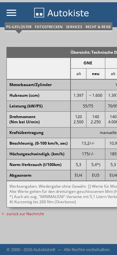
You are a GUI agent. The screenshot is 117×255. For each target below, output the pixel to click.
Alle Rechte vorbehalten (87, 249)
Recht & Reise (98, 26)
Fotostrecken (49, 26)
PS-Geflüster (19, 26)
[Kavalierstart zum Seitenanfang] (103, 241)
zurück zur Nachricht (25, 213)
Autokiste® (44, 249)
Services (74, 26)
